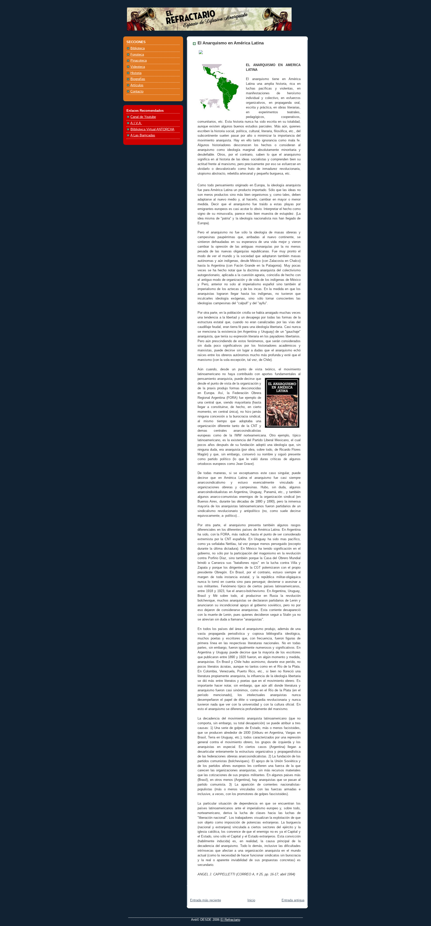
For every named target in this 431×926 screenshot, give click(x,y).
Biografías (137, 79)
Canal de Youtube (143, 117)
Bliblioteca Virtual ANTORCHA (152, 129)
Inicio (251, 900)
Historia (135, 73)
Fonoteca (137, 54)
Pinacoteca (138, 60)
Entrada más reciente (205, 900)
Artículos (136, 85)
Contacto (136, 91)
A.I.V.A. (136, 123)
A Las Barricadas (142, 135)
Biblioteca (137, 48)
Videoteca (137, 67)
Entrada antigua (293, 900)
